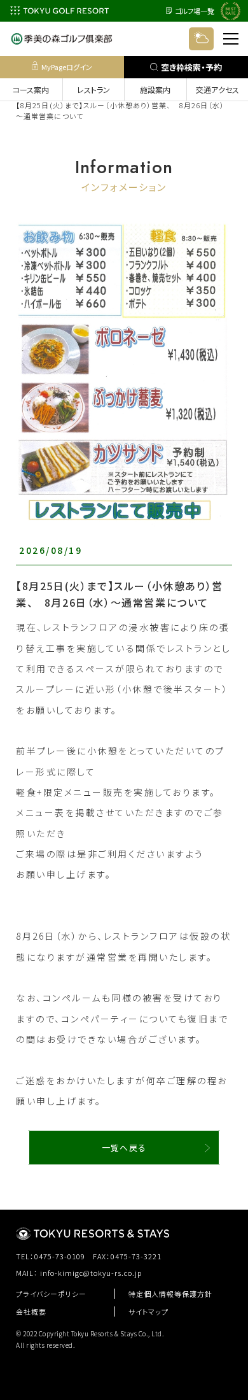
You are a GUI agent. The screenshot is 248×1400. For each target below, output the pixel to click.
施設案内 (155, 89)
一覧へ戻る (124, 1148)
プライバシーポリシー (51, 1294)
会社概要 (31, 1311)
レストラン (93, 89)
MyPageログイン (66, 67)
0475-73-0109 (59, 1256)
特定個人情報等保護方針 (170, 1294)
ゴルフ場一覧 (194, 11)
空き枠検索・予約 (191, 67)
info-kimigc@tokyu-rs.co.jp (91, 1273)
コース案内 (31, 89)
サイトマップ (148, 1311)
